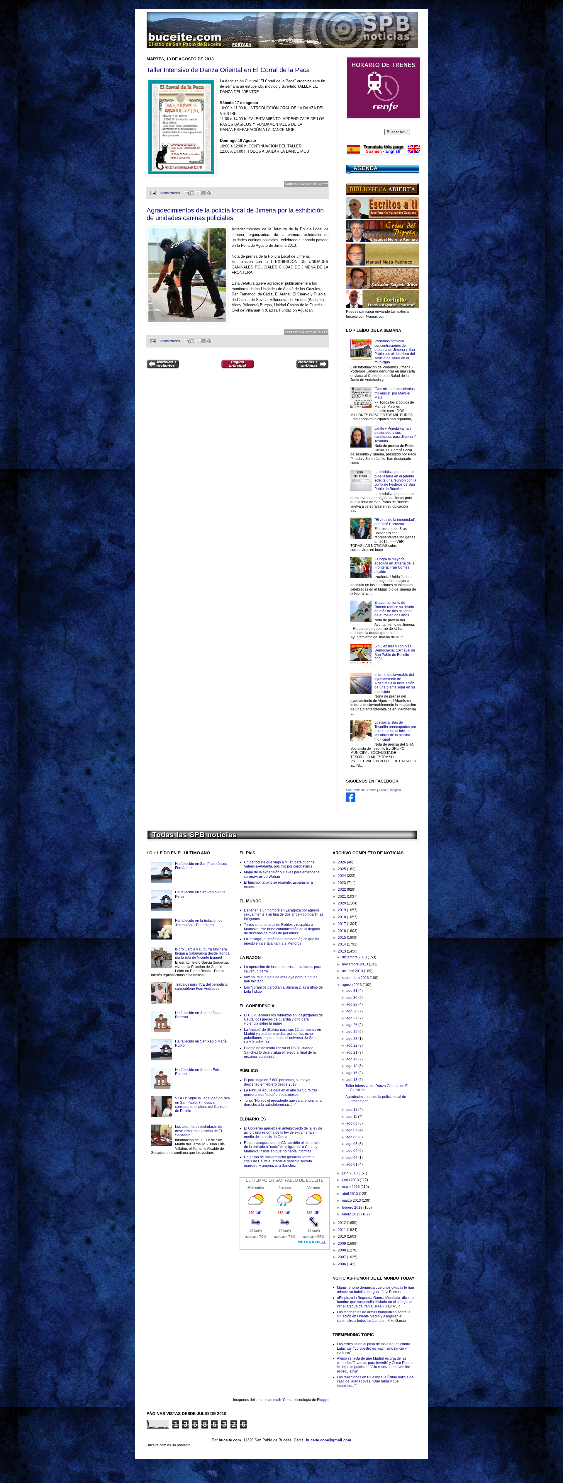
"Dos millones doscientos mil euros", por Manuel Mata (394, 393)
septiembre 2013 (356, 978)
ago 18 (352, 1066)
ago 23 (352, 1039)
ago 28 (352, 1011)
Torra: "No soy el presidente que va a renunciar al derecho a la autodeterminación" (283, 1102)
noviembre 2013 (355, 964)
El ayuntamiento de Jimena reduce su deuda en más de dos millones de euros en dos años (394, 609)
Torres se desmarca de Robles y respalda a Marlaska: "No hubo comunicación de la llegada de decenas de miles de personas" (282, 929)
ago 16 (352, 1073)
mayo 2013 (351, 1187)
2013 (342, 951)
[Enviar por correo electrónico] (187, 193)
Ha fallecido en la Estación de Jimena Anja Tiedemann (199, 923)
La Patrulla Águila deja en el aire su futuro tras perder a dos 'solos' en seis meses (281, 1092)
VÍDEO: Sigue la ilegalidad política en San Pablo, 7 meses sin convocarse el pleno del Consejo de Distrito (202, 1104)
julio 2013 (350, 1173)
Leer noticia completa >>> (306, 184)
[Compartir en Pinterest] (209, 193)
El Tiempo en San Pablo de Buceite (284, 1180)
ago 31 (352, 991)
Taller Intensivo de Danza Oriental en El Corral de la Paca (228, 70)
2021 (342, 896)
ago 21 (352, 1052)
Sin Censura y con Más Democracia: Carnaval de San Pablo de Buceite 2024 (394, 652)
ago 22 (352, 1045)
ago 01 (352, 1164)
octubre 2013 (353, 971)
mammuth (273, 1400)
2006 (342, 1264)
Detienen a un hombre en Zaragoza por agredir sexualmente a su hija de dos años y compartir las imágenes (283, 914)
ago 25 (352, 1032)
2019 (342, 910)
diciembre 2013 (355, 957)
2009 (342, 1243)
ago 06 (352, 1137)
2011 (342, 1230)
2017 (342, 924)
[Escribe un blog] (192, 193)
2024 (342, 876)
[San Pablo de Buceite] (350, 801)
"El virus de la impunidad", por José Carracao (395, 522)
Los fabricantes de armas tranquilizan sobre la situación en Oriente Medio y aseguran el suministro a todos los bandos (374, 1316)
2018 (342, 917)
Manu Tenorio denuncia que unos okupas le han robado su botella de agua (375, 1289)
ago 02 (352, 1158)
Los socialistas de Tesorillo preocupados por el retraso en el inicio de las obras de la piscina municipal (395, 730)
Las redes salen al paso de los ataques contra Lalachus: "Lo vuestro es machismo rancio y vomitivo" (373, 1348)
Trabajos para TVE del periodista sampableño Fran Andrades (201, 986)
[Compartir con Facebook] (203, 193)
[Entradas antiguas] (312, 365)
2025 (342, 869)
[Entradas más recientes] (163, 365)
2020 (342, 903)
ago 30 (352, 998)
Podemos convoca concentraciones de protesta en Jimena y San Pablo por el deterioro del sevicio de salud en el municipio (394, 351)
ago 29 (352, 1004)
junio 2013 (351, 1180)
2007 (342, 1257)
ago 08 (352, 1123)
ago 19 (352, 1059)
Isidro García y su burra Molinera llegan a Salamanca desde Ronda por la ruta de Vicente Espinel (202, 953)
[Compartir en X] (198, 193)
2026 (342, 862)
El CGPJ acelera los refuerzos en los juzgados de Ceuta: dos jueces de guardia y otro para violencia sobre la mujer (283, 1019)
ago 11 (352, 1117)
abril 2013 (350, 1194)
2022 (342, 889)
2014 (342, 944)
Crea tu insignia (390, 790)
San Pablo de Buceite (361, 790)
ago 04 (352, 1151)
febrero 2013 (352, 1207)
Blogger (323, 1400)
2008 (342, 1250)
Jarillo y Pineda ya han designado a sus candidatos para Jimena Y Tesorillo (395, 434)
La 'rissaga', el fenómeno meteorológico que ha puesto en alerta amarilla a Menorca (281, 941)
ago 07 (352, 1130)
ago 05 (352, 1144)
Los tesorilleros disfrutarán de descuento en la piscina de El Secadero (198, 1131)
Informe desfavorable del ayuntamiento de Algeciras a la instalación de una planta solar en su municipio (394, 683)
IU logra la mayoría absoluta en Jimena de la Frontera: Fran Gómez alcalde (394, 565)
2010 (342, 1236)
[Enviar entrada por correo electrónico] (153, 193)
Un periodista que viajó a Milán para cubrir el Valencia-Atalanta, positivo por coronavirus (280, 864)
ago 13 (352, 1080)
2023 (342, 883)
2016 (342, 931)
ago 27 (352, 1018)
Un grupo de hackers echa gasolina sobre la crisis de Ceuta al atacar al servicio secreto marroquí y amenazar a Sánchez (279, 1161)
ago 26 (352, 1025)
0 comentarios (170, 193)
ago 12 (352, 1110)
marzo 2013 (352, 1200)
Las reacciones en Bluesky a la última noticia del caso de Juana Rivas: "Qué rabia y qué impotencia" (375, 1381)
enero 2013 (351, 1214)
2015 (342, 938)
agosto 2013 (352, 985)
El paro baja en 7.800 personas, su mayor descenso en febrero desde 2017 (277, 1082)
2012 (342, 1223)
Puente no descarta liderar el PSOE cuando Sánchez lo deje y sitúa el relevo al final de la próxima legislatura (280, 1052)
